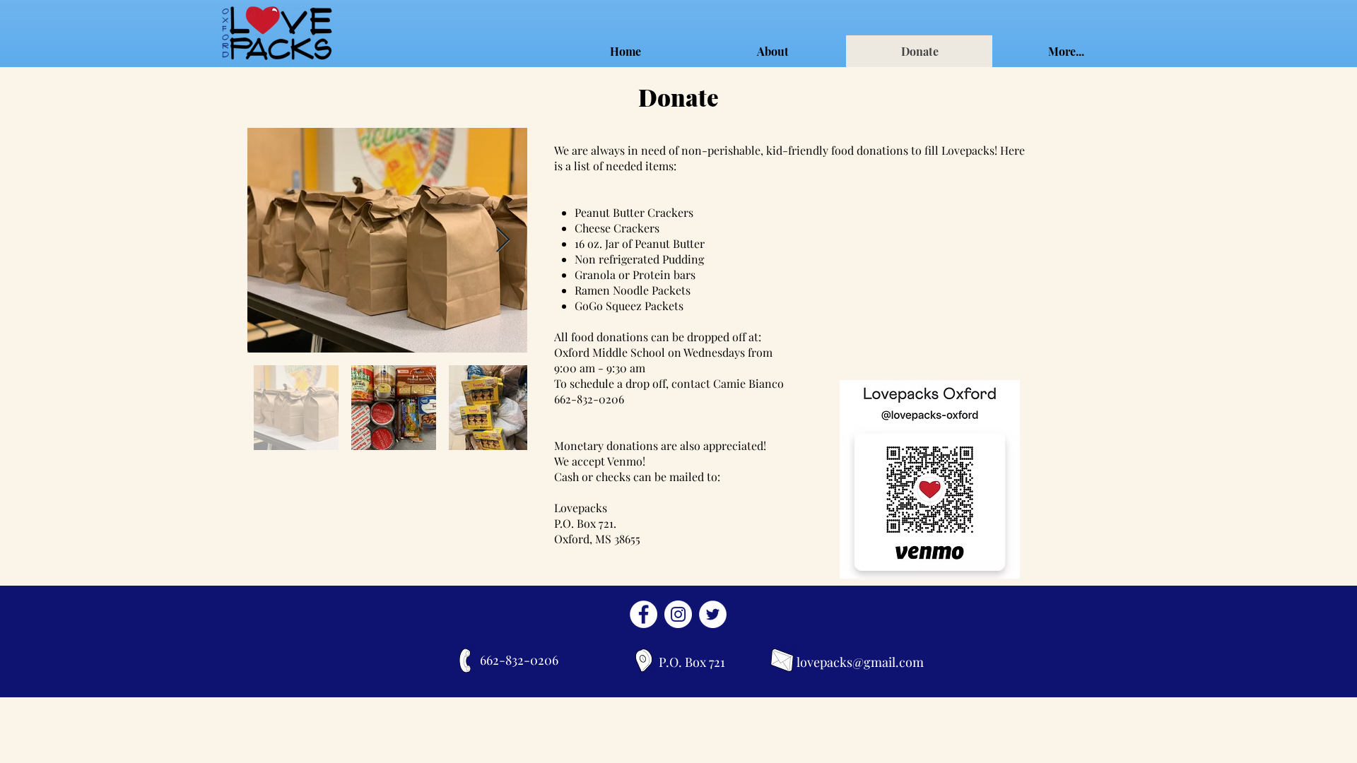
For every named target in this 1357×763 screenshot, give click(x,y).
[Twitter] (713, 614)
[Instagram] (678, 614)
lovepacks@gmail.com (860, 661)
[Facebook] (643, 614)
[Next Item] (503, 240)
